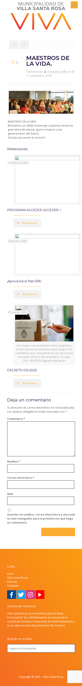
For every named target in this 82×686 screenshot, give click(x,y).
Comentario (16, 419)
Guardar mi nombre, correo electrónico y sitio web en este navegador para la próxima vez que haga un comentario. (41, 518)
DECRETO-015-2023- (22, 370)
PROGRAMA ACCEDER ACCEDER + (34, 210)
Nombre (13, 461)
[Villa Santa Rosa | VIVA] (41, 16)
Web (10, 494)
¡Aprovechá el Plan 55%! (24, 281)
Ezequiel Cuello (57, 71)
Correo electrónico (20, 478)
